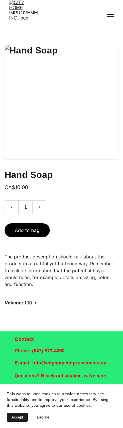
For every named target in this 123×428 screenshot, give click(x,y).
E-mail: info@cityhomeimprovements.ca (60, 363)
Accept (17, 417)
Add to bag (27, 230)
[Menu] (110, 14)
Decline (43, 417)
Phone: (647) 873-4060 (39, 351)
